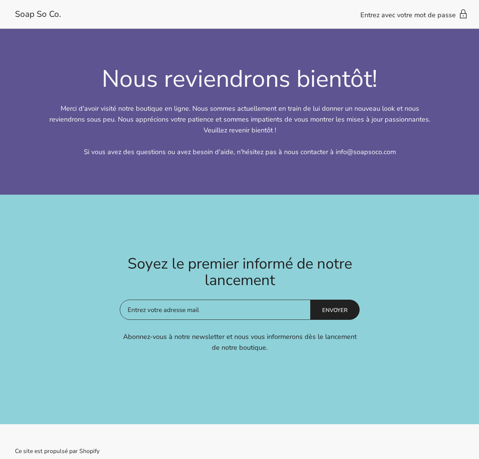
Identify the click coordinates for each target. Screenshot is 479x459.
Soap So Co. (38, 14)
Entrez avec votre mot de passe (409, 14)
